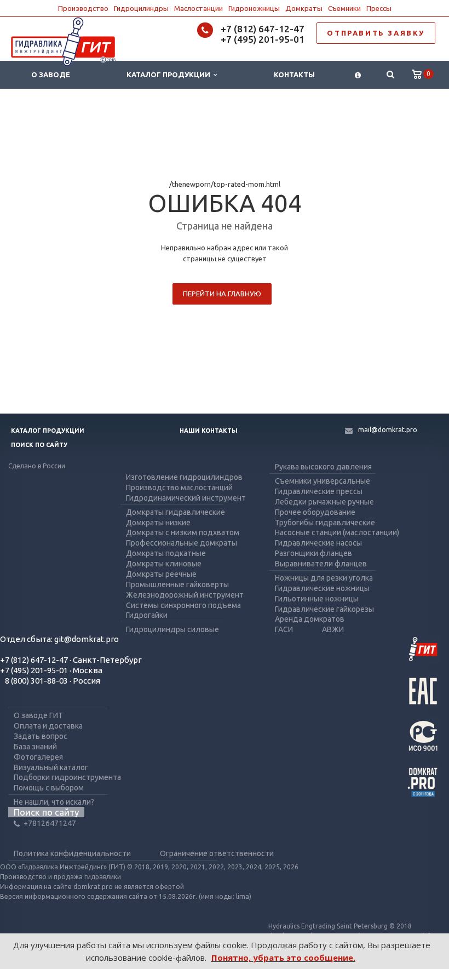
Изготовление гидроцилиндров (184, 477)
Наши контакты (209, 430)
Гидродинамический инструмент (186, 498)
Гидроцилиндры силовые (172, 629)
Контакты (294, 74)
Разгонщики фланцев (313, 553)
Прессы (379, 8)
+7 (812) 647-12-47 (262, 29)
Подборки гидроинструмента (67, 777)
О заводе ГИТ (38, 715)
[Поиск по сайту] (390, 75)
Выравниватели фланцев (321, 563)
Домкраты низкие (158, 522)
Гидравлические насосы (318, 542)
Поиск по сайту (39, 445)
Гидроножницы (254, 8)
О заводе (50, 74)
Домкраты (304, 8)
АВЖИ (333, 629)
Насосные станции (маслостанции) (337, 532)
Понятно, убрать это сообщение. (283, 957)
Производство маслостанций (179, 487)
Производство (83, 8)
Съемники (344, 8)
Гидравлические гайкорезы (324, 609)
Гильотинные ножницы (317, 598)
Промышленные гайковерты (177, 584)
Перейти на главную (222, 293)
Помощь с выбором (49, 787)
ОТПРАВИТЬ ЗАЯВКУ (376, 33)
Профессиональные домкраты (181, 542)
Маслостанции (198, 8)
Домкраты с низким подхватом (182, 532)
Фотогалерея (38, 757)
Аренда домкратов (309, 619)
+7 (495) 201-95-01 (262, 39)
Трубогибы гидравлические (325, 522)
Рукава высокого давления (323, 466)
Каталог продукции (170, 74)
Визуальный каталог (51, 767)
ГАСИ (284, 629)
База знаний (35, 746)
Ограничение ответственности (217, 853)
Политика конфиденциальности (72, 853)
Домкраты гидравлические (175, 512)
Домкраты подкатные (166, 553)
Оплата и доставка (48, 725)
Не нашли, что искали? (54, 802)
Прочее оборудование (315, 512)
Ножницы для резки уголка (324, 578)
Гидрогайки (147, 615)
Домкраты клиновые (164, 563)
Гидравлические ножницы (322, 588)
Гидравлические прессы (318, 491)
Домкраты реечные (161, 574)
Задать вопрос (40, 736)
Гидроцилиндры (141, 8)
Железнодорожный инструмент (185, 594)
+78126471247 (50, 823)
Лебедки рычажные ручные (324, 501)
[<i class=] (357, 75)
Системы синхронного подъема (183, 605)
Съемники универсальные (322, 481)
